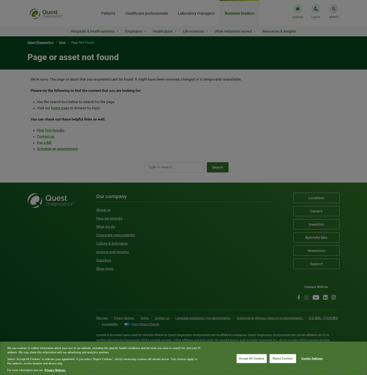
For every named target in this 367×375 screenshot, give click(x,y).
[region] (183, 358)
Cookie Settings (312, 358)
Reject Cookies (283, 358)
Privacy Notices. (55, 370)
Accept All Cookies (251, 358)
